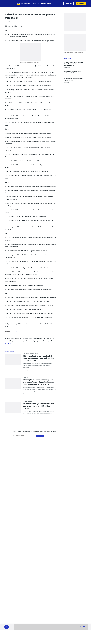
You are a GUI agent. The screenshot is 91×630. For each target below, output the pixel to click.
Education (43, 3)
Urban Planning (28, 401)
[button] (6, 627)
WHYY (8, 3)
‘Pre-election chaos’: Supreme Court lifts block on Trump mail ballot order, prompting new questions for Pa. (74, 63)
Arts (34, 3)
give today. (8, 343)
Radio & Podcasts (25, 3)
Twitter (14, 331)
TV (31, 3)
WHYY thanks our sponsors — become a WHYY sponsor (29, 62)
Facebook (11, 331)
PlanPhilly (26, 353)
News (18, 3)
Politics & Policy (34, 353)
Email (16, 331)
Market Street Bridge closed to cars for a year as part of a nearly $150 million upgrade (38, 405)
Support (49, 3)
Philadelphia (7, 8)
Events (38, 3)
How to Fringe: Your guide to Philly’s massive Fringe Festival (72, 72)
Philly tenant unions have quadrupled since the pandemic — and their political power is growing (38, 358)
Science (26, 377)
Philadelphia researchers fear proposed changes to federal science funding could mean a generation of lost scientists (38, 382)
